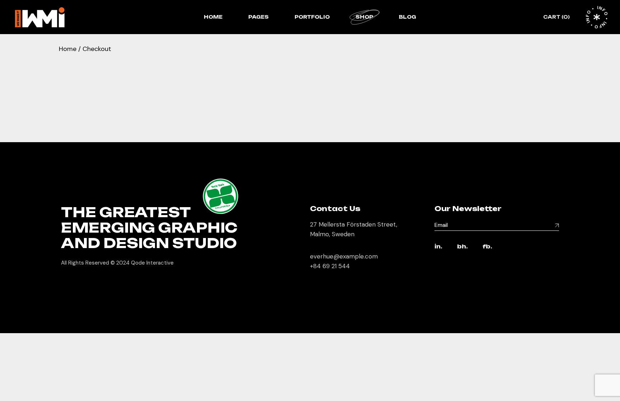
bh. (462, 247)
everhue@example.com (344, 256)
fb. (487, 247)
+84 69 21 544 (330, 266)
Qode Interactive (152, 262)
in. (438, 247)
